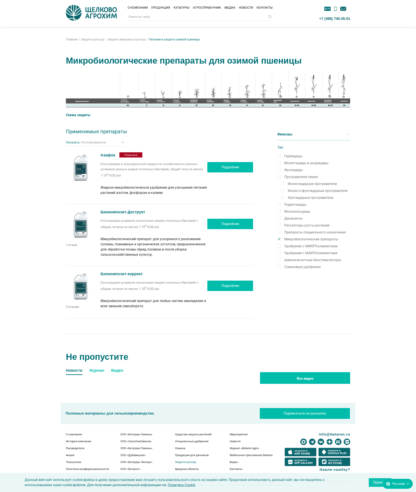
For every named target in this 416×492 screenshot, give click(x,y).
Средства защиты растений (193, 434)
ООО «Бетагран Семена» (136, 434)
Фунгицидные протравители (310, 198)
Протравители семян (301, 177)
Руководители (75, 448)
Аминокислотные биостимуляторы (312, 260)
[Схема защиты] (208, 89)
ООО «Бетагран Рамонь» (136, 448)
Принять (380, 482)
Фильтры (284, 134)
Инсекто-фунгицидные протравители (318, 191)
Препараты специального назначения (315, 232)
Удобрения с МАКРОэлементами (310, 253)
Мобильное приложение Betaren (251, 455)
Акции (70, 455)
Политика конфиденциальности (87, 469)
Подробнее (230, 167)
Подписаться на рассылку (305, 413)
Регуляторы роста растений (306, 225)
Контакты (265, 7)
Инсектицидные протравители (312, 184)
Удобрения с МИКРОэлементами (311, 246)
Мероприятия (239, 434)
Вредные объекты (187, 469)
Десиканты (293, 218)
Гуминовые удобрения (302, 267)
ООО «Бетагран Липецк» (136, 462)
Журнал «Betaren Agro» (244, 448)
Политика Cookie (181, 485)
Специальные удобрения (191, 441)
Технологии (73, 462)
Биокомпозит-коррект (122, 274)
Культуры (181, 7)
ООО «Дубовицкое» (133, 455)
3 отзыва (72, 307)
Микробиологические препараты (311, 239)
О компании (138, 7)
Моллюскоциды (297, 211)
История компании (78, 441)
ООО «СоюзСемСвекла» (136, 441)
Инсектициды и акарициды (306, 163)
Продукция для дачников (192, 455)
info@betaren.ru (334, 434)
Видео (234, 462)
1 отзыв (71, 245)
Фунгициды (293, 170)
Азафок (108, 155)
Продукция (160, 7)
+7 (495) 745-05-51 (334, 18)
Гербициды (293, 156)
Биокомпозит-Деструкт (123, 212)
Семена (180, 448)
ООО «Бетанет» (130, 469)
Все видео (305, 378)
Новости (246, 7)
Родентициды (295, 205)
